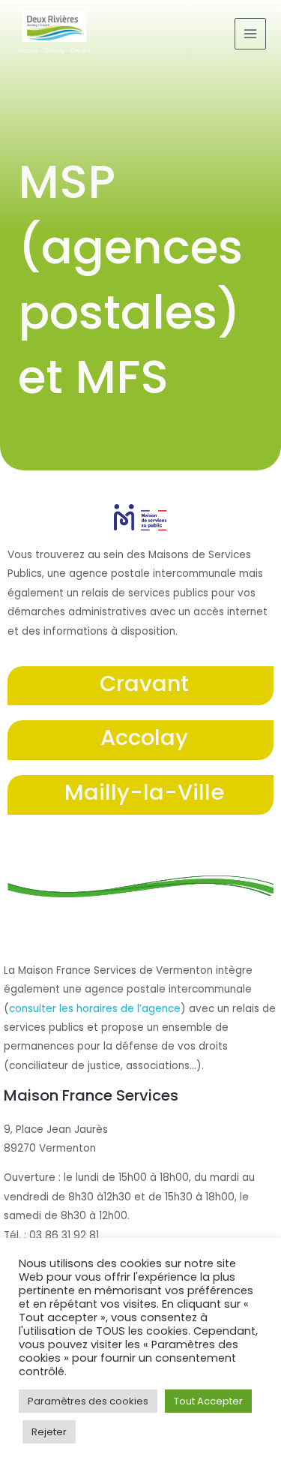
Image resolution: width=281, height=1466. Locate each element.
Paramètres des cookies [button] (88, 1401)
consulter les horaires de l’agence (95, 1009)
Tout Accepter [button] (208, 1401)
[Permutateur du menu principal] (251, 34)
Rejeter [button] (49, 1432)
